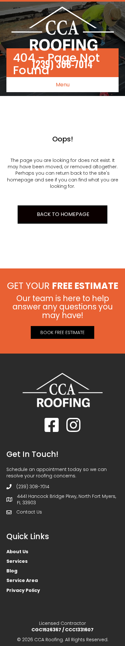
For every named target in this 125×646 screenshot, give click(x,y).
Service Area (22, 580)
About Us (17, 551)
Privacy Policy (23, 590)
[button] (62, 332)
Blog (11, 571)
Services (17, 561)
